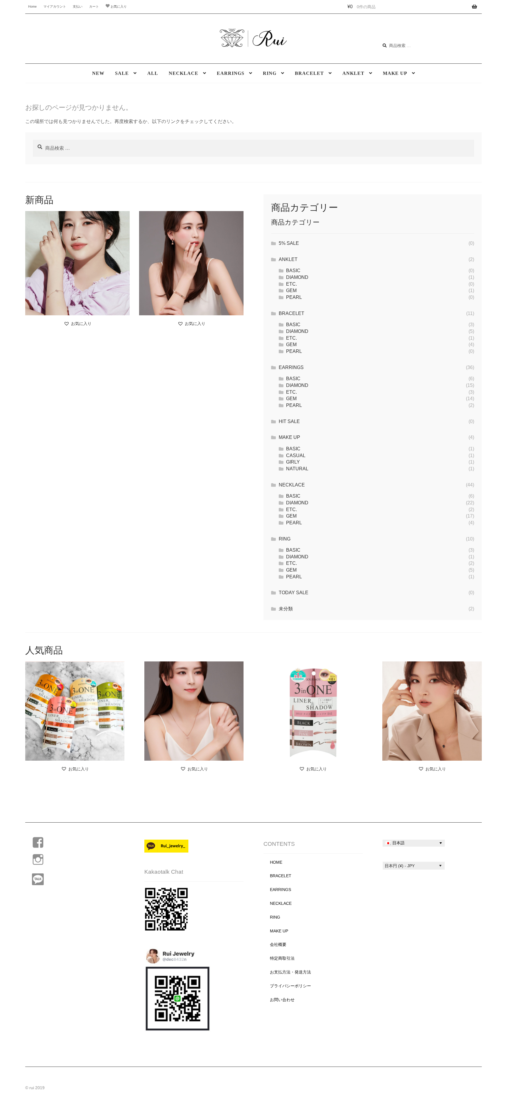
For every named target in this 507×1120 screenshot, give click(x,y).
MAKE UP (395, 73)
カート (94, 6)
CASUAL (295, 455)
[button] (78, 323)
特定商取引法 (282, 958)
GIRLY (293, 461)
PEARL (294, 297)
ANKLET (353, 73)
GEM (291, 290)
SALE (122, 73)
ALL (152, 73)
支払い (77, 6)
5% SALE (289, 243)
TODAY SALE (293, 592)
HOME (276, 862)
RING (269, 73)
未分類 (286, 608)
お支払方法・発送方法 (290, 972)
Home (32, 6)
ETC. (291, 284)
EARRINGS (230, 73)
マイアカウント (54, 6)
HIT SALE (289, 421)
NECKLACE (183, 73)
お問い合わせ (282, 1000)
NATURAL (297, 468)
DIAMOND (297, 277)
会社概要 (278, 944)
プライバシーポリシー (290, 986)
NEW (98, 73)
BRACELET (309, 73)
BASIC (293, 270)
